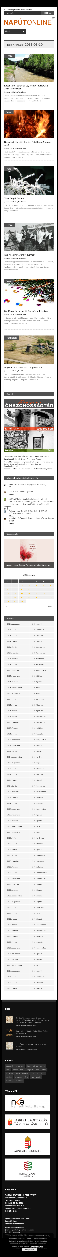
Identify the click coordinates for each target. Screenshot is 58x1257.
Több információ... (37, 1246)
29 (8, 601)
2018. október (38, 797)
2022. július (12, 907)
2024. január (12, 803)
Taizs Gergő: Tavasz (14, 198)
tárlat (26, 1077)
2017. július (37, 884)
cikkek (29, 1066)
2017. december (39, 855)
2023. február (12, 867)
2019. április (37, 763)
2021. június (12, 982)
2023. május (12, 849)
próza (42, 1073)
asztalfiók (9, 1066)
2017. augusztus (39, 878)
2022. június (12, 913)
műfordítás (34, 1073)
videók (38, 1077)
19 (36, 593)
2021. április (37, 624)
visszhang (9, 1081)
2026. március (13, 653)
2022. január (12, 942)
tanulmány (18, 1077)
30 (15, 601)
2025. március (13, 722)
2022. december (13, 878)
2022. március (13, 930)
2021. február (37, 635)
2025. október (12, 682)
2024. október (12, 751)
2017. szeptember (39, 873)
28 (51, 597)
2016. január (37, 988)
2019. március (38, 768)
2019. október (38, 728)
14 (51, 589)
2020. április (37, 693)
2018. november (39, 792)
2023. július (12, 838)
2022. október (12, 890)
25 (29, 597)
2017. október (37, 867)
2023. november (13, 815)
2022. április (12, 925)
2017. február (37, 913)
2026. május (12, 641)
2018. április (37, 832)
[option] (29, 553)
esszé (8, 1070)
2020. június (37, 682)
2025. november (13, 676)
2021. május (12, 988)
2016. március (38, 977)
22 (8, 597)
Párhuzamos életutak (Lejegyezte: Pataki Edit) (27, 484)
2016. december (39, 925)
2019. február (37, 774)
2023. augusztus (14, 832)
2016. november (39, 930)
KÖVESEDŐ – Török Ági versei (21, 491)
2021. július (12, 977)
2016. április (37, 971)
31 (22, 601)
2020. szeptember (39, 664)
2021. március (38, 630)
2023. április (12, 855)
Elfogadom (29, 1249)
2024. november (13, 745)
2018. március (38, 838)
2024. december (13, 739)
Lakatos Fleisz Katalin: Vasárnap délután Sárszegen (28, 565)
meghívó (25, 1073)
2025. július (12, 699)
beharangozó (19, 1066)
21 (51, 593)
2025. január (12, 734)
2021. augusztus (14, 971)
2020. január (37, 711)
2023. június (12, 844)
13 (43, 589)
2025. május (12, 711)
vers (32, 1077)
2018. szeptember (39, 803)
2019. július (37, 745)
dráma (42, 1066)
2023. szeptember (14, 826)
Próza (9, 56)
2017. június (37, 890)
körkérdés (9, 1073)
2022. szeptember (14, 896)
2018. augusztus (39, 809)
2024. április (12, 786)
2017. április (37, 901)
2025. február (12, 728)
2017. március (38, 907)
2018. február (37, 844)
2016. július (37, 954)
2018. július (37, 815)
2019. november (39, 722)
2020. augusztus (39, 670)
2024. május (12, 780)
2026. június (12, 635)
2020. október (38, 658)
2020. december (39, 647)
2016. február (37, 982)
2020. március (38, 699)
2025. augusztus (14, 693)
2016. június (37, 959)
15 (8, 593)
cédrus (35, 1066)
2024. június (12, 774)
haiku (22, 1070)
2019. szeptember (39, 734)
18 (29, 593)
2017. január (37, 919)
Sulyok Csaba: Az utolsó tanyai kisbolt (23, 367)
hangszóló (29, 1070)
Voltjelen (12, 337)
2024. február (12, 797)
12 (36, 589)
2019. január (37, 780)
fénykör (15, 1070)
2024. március (13, 792)
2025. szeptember (14, 687)
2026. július (12, 630)
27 (43, 597)
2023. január (12, 873)
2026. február (12, 658)
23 (15, 597)
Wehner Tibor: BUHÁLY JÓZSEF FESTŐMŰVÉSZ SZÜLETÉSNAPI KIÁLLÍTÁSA (28, 512)
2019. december (39, 716)
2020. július (37, 676)
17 (22, 593)
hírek (37, 1070)
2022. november (13, 884)
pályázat (9, 1077)
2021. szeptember (14, 965)
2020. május (37, 687)
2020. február (37, 705)
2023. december (13, 809)
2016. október (38, 936)
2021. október (12, 959)
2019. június (37, 751)
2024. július (12, 768)
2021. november (13, 954)
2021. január (37, 641)
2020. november (39, 653)
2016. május (37, 965)
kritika (44, 1070)
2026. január (12, 664)
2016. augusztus (39, 948)
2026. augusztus (14, 624)
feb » (50, 607)
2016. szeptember (39, 942)
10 (22, 589)
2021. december (13, 948)
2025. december (13, 670)
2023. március (13, 861)
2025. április (12, 716)
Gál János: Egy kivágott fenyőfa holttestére (26, 311)
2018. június (37, 820)
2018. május (37, 826)
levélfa (17, 1073)
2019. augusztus (39, 739)
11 (29, 589)
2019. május (37, 757)
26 (36, 597)
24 (22, 597)
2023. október (12, 820)
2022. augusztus (14, 901)
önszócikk (19, 1081)
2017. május (37, 896)
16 (15, 593)
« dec (8, 607)
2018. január (37, 849)
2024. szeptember (14, 757)
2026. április (12, 647)
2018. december (39, 786)
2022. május (12, 919)
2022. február (12, 936)
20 (43, 593)
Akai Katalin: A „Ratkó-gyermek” (20, 254)
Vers (9, 112)
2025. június (12, 705)
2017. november (39, 861)
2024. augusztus (14, 763)
